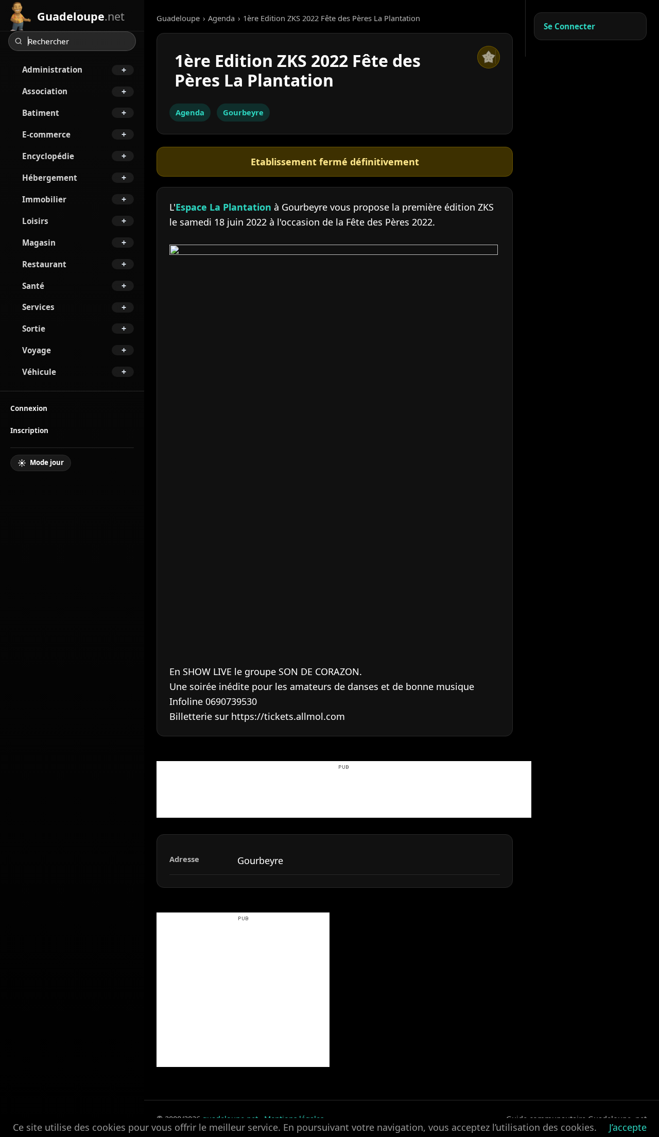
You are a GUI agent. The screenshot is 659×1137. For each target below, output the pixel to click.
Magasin (39, 242)
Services (38, 307)
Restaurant (44, 264)
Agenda (221, 18)
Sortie (33, 328)
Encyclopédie (48, 156)
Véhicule (39, 372)
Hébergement (49, 178)
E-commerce (46, 134)
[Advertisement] (344, 794)
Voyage (36, 350)
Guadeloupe (178, 18)
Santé (33, 286)
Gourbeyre (243, 112)
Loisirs (35, 221)
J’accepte (628, 1127)
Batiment (40, 113)
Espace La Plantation (223, 207)
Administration (52, 69)
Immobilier (44, 199)
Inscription (29, 430)
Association (44, 91)
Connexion (28, 408)
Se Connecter (569, 26)
